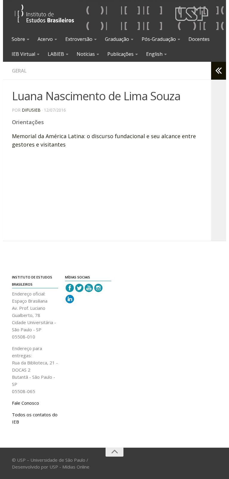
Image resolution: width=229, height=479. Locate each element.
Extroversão (78, 39)
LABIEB (56, 54)
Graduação (117, 39)
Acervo (45, 39)
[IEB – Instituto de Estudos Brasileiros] (44, 15)
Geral (19, 70)
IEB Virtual (23, 54)
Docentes (199, 39)
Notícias (86, 54)
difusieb (31, 110)
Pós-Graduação (159, 39)
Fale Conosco (25, 403)
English (154, 54)
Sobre (18, 39)
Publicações (120, 54)
